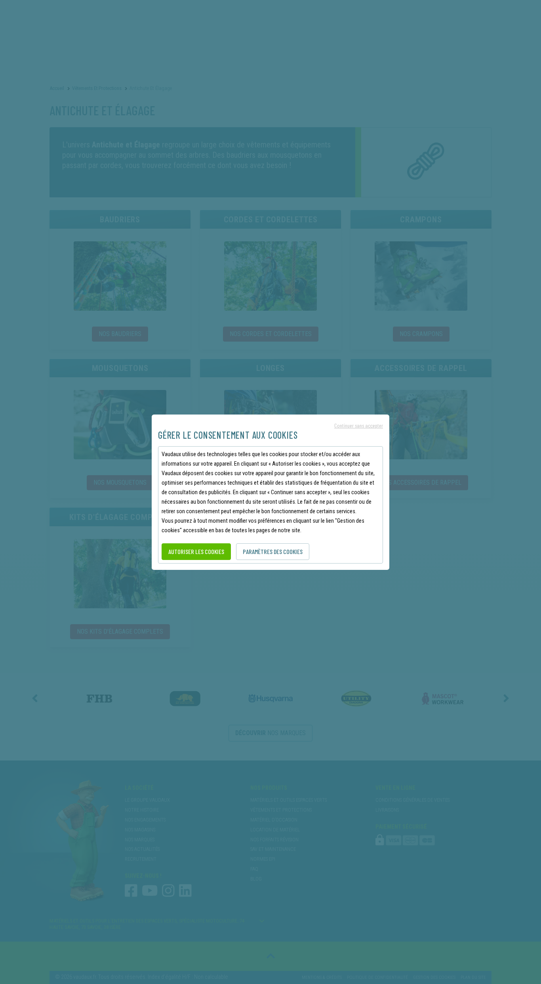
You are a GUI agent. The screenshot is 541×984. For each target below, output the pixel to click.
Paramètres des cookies (273, 551)
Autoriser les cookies (196, 551)
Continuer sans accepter (358, 425)
